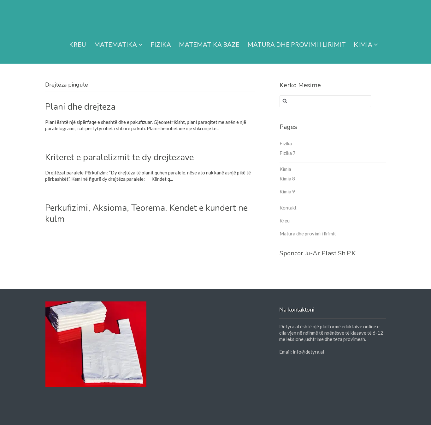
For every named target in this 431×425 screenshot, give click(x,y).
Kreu (77, 44)
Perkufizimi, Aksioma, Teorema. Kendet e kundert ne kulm (146, 213)
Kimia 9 (287, 191)
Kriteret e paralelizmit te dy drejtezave (119, 157)
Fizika (161, 44)
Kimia (363, 44)
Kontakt (288, 207)
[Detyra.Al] (69, 16)
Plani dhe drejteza (80, 107)
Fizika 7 (288, 153)
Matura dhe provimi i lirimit (296, 44)
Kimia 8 (287, 178)
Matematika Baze (209, 44)
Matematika (115, 44)
